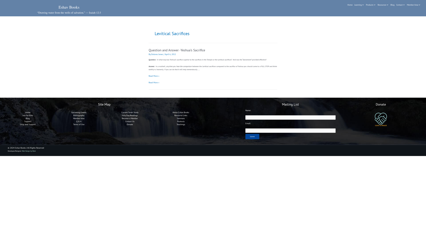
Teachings (181, 124)
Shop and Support (28, 124)
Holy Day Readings (130, 115)
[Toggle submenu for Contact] (404, 5)
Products (181, 121)
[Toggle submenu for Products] (374, 5)
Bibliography (78, 115)
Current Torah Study (129, 112)
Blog (28, 118)
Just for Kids (28, 115)
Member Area (78, 118)
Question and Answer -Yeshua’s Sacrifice (177, 50)
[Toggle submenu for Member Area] (419, 5)
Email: (248, 123)
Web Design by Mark (29, 151)
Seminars (181, 118)
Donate (130, 124)
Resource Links (180, 115)
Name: (248, 110)
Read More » (154, 76)
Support (27, 121)
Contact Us (129, 121)
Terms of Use (78, 124)
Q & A (78, 121)
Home (27, 112)
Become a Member (130, 118)
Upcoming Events (78, 112)
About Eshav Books (181, 112)
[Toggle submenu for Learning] (363, 5)
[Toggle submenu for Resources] (387, 5)
